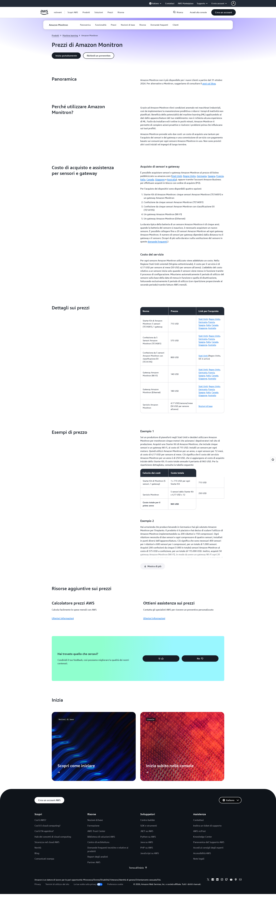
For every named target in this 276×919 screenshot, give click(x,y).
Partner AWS (93, 862)
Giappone (160, 179)
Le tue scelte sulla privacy (85, 884)
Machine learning (70, 35)
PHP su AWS (146, 847)
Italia (142, 179)
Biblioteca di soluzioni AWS (101, 836)
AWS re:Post (199, 831)
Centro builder (147, 820)
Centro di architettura (98, 842)
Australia (171, 179)
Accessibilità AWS (202, 853)
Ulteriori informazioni (63, 618)
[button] (72, 12)
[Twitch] (226, 879)
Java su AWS (146, 842)
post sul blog (209, 83)
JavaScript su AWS (149, 853)
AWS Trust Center (96, 831)
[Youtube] (231, 879)
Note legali (198, 858)
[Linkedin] (217, 879)
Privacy (37, 884)
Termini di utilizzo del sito (57, 884)
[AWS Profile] (233, 3)
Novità (37, 847)
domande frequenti (157, 241)
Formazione (93, 825)
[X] (208, 879)
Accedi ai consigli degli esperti (208, 847)
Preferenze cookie (115, 884)
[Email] (240, 879)
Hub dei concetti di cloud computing (52, 836)
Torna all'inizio (136, 867)
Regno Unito (189, 176)
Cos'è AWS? (40, 820)
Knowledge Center (202, 836)
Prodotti (55, 35)
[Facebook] (213, 879)
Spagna (211, 176)
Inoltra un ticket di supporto (207, 825)
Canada (150, 179)
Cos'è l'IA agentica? (44, 831)
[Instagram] (222, 879)
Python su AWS (148, 836)
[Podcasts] (236, 879)
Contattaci (198, 820)
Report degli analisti (97, 856)
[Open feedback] (272, 459)
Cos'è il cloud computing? (47, 825)
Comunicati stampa (44, 858)
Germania (202, 176)
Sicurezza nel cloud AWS (46, 842)
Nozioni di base (205, 406)
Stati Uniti (177, 176)
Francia (220, 176)
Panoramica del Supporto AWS (208, 842)
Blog (36, 853)
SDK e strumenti (148, 825)
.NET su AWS (146, 831)
